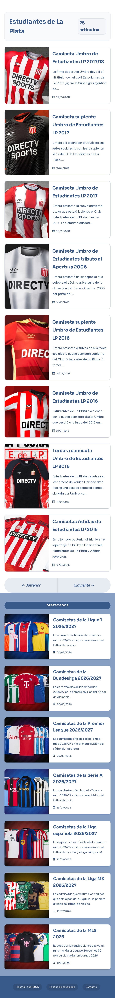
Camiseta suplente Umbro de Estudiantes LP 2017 (77, 125)
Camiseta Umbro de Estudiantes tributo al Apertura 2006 (77, 259)
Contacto (91, 986)
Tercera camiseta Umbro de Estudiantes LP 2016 (77, 458)
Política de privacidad (62, 986)
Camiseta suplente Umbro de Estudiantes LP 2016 (77, 330)
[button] (8, 10)
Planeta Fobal (27, 986)
